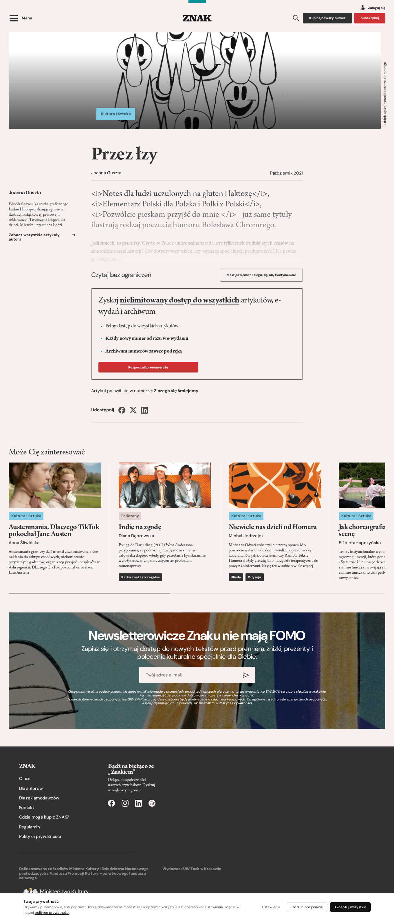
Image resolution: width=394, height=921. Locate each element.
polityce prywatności (52, 912)
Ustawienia (271, 907)
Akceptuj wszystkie (350, 907)
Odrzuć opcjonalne (307, 907)
